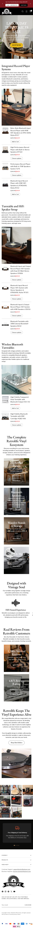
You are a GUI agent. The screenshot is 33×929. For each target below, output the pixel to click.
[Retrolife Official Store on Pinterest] (9, 892)
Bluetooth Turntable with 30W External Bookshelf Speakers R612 (19, 322)
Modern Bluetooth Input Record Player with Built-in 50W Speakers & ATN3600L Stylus (5, 809)
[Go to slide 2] (15, 844)
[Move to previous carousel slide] (12, 54)
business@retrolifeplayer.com (22, 871)
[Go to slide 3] (17, 844)
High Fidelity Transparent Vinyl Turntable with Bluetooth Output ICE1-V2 (20, 398)
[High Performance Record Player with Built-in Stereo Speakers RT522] (5, 152)
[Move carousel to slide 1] (15, 54)
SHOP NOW (23, 5)
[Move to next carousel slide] (21, 54)
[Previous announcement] (2, 4)
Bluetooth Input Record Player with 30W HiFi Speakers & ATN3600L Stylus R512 (16, 799)
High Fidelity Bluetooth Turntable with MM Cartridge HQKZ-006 (19, 415)
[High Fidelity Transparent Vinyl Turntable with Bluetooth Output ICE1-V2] (5, 402)
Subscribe (28, 905)
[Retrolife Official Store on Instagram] (6, 892)
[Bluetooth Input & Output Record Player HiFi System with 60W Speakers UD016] (5, 309)
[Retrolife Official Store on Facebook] (3, 892)
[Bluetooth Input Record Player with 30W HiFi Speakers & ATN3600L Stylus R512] (5, 187)
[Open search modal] (22, 11)
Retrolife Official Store (16, 912)
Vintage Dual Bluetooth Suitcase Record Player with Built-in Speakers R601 (16, 810)
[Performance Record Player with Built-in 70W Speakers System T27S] (5, 169)
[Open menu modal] (26, 11)
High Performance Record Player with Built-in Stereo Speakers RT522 (20, 148)
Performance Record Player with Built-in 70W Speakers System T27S (20, 165)
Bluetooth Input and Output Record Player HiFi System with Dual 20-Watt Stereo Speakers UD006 (28, 787)
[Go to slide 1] (14, 844)
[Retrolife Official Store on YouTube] (14, 892)
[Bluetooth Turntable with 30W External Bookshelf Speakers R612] (5, 326)
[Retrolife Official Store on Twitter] (11, 892)
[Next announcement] (30, 4)
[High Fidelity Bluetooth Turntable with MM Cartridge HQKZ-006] (5, 419)
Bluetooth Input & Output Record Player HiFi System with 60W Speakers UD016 (20, 306)
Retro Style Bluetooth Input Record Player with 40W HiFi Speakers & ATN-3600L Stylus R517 (5, 798)
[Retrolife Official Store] (7, 11)
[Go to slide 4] (18, 844)
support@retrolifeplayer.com (21, 869)
